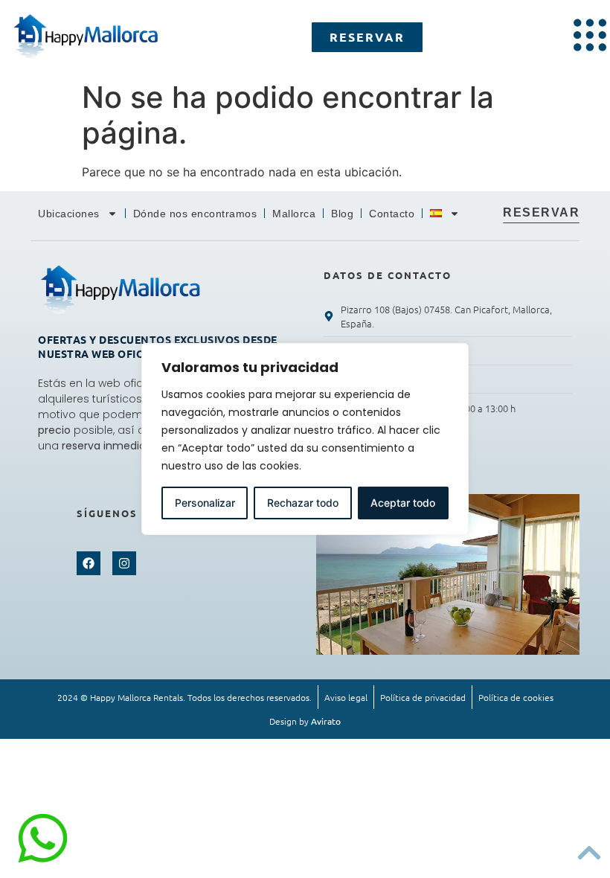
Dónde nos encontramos (195, 214)
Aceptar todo (402, 502)
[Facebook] (88, 563)
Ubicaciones (69, 214)
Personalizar (205, 502)
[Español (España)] (445, 213)
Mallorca (293, 214)
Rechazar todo (302, 502)
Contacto (391, 214)
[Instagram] (124, 563)
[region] (305, 439)
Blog (342, 214)
